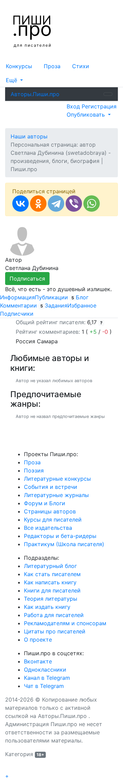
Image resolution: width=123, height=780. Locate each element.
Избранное (81, 305)
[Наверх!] (9, 768)
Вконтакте (38, 661)
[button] (14, 80)
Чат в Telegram (44, 685)
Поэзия (34, 470)
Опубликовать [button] (87, 114)
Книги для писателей (52, 590)
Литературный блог (50, 565)
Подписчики (16, 313)
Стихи (80, 66)
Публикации (54, 297)
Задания (56, 305)
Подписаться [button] (27, 278)
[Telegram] (56, 203)
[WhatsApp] (91, 203)
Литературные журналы (56, 495)
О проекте (38, 639)
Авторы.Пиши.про (35, 94)
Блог (82, 297)
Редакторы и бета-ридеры (60, 535)
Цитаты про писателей (54, 631)
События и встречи (50, 486)
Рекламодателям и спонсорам (65, 623)
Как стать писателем (52, 574)
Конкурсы (19, 66)
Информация (17, 297)
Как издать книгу (47, 606)
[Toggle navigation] (108, 94)
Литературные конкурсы (57, 478)
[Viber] (74, 203)
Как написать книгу (50, 582)
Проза (52, 66)
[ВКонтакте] (20, 203)
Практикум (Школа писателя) (64, 544)
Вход (74, 106)
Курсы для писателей (53, 519)
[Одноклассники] (38, 203)
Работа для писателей (54, 615)
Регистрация (99, 106)
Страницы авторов (50, 511)
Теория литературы (50, 598)
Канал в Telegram (47, 677)
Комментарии (21, 305)
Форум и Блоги (44, 503)
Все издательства (48, 527)
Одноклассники (45, 669)
